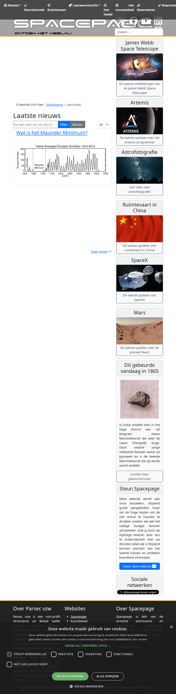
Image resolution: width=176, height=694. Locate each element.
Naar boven (100, 252)
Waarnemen (146, 10)
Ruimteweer (79, 621)
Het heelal (108, 12)
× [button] (171, 627)
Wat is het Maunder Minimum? (52, 132)
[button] (88, 645)
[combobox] (139, 32)
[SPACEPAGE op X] (121, 23)
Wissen (77, 125)
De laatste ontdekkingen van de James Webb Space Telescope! (139, 88)
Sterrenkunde (34, 10)
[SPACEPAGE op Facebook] (133, 23)
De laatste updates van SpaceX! (139, 297)
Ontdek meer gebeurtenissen (139, 476)
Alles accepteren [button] (70, 676)
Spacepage (78, 616)
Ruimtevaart (56, 10)
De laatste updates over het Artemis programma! (139, 140)
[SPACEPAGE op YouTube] (146, 23)
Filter (64, 125)
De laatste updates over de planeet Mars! (139, 350)
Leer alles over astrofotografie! (140, 189)
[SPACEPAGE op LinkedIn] (158, 23)
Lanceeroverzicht (85, 5)
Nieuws (13, 5)
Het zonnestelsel (124, 7)
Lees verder (139, 639)
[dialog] (88, 658)
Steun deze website (137, 566)
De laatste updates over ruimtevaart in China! (140, 248)
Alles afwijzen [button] (108, 676)
